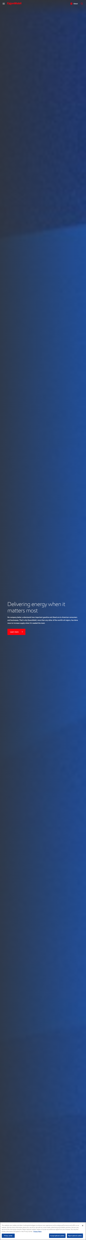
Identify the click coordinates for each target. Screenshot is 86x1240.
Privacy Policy (37, 1231)
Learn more (14, 632)
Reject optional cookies (75, 1235)
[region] (43, 1231)
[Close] (82, 1225)
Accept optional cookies (57, 1235)
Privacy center (8, 1235)
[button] (4, 3)
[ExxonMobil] (15, 4)
